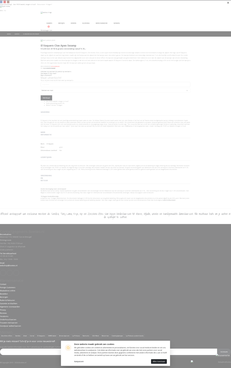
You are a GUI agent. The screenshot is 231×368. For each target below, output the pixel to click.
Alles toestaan (159, 361)
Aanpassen (79, 361)
